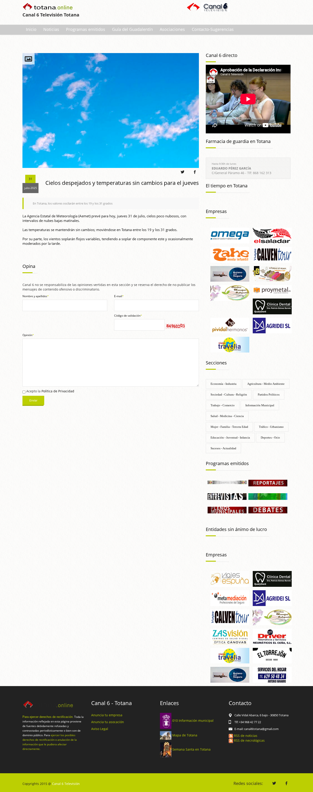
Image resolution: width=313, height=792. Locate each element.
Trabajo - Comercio (223, 405)
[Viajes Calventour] (272, 254)
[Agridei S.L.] (272, 325)
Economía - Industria (223, 383)
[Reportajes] (267, 482)
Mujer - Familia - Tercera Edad (229, 426)
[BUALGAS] (229, 273)
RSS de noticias (245, 735)
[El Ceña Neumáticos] (272, 636)
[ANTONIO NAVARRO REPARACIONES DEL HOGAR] (272, 674)
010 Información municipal (193, 720)
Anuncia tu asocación (107, 722)
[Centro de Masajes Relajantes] (229, 293)
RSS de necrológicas (249, 740)
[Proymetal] (272, 290)
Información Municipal (259, 405)
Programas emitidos (85, 29)
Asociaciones (172, 29)
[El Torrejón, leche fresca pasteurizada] (272, 655)
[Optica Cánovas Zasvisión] (229, 636)
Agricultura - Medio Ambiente (266, 383)
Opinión (28, 335)
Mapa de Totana (184, 735)
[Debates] (267, 510)
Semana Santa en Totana (191, 749)
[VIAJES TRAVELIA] (229, 344)
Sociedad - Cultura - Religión (229, 394)
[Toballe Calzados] (272, 273)
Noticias (51, 29)
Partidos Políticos (269, 394)
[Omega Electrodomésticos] (229, 235)
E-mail (119, 296)
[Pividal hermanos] (229, 325)
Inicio (31, 29)
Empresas (216, 211)
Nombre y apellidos (35, 296)
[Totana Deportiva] (267, 496)
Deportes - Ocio (270, 437)
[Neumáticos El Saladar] (272, 235)
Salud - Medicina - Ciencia (227, 416)
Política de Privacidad (57, 391)
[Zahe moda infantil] (229, 254)
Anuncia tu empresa (106, 715)
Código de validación (128, 316)
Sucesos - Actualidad (223, 448)
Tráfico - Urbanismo (271, 426)
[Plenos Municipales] (227, 510)
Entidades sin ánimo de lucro (236, 529)
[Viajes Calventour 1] (229, 617)
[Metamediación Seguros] (229, 597)
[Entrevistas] (227, 496)
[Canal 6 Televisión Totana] (48, 7)
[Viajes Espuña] (229, 578)
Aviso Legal (99, 729)
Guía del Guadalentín (132, 29)
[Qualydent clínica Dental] (272, 306)
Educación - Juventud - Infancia (230, 437)
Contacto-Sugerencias (213, 29)
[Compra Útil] (227, 482)
